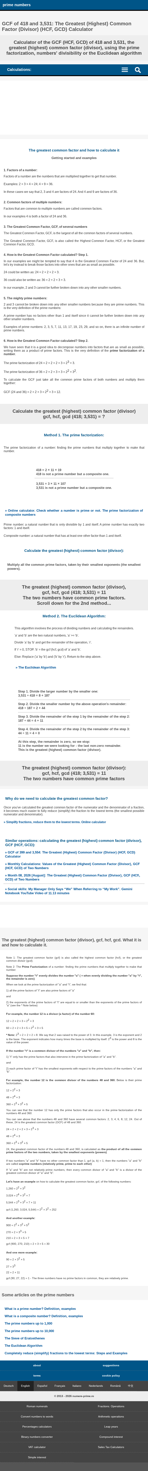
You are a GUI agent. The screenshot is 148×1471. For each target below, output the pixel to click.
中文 (130, 1385)
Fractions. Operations (111, 1406)
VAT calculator (37, 1447)
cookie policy (111, 1375)
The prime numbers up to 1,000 (28, 1323)
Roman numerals (37, 1406)
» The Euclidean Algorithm (36, 667)
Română (115, 1385)
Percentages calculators (37, 1426)
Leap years (111, 1426)
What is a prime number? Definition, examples (40, 1309)
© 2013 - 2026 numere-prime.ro (74, 1396)
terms (37, 1375)
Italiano (76, 1385)
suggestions (111, 1365)
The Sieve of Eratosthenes (25, 1338)
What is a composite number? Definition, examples (44, 1316)
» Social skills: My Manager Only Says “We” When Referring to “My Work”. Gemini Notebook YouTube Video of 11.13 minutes (68, 891)
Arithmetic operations (111, 1416)
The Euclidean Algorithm (23, 1346)
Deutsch (9, 1385)
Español (42, 1385)
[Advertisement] (74, 108)
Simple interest (37, 1457)
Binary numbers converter (37, 1436)
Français (60, 1385)
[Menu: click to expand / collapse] (127, 69)
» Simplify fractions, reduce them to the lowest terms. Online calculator (55, 822)
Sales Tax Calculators (111, 1447)
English (25, 1385)
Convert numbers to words (37, 1416)
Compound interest (111, 1436)
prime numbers (17, 5)
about (37, 1365)
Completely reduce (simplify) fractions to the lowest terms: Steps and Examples (66, 1353)
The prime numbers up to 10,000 (29, 1331)
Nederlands (96, 1385)
